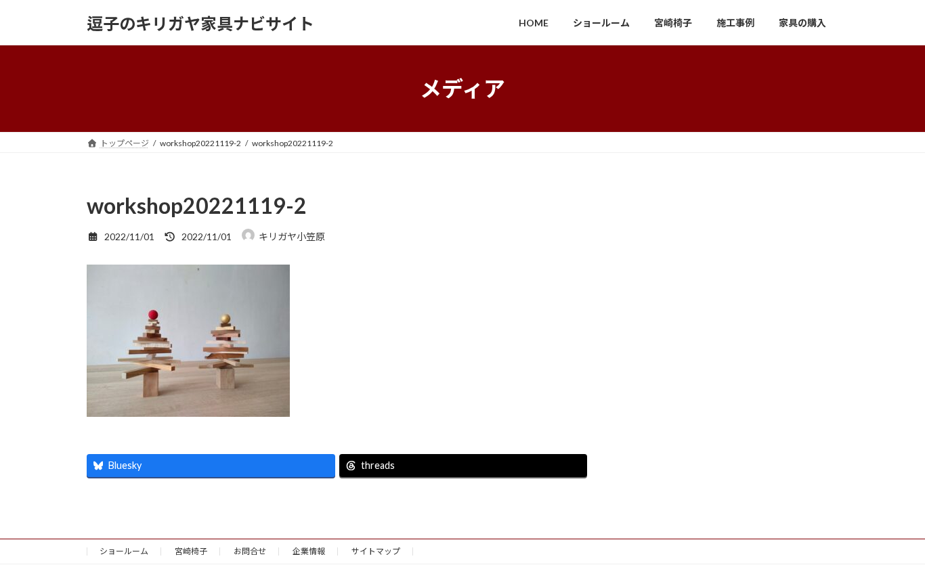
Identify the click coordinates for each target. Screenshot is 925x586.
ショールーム (124, 551)
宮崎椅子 (191, 551)
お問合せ (250, 551)
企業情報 (309, 551)
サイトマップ (375, 551)
